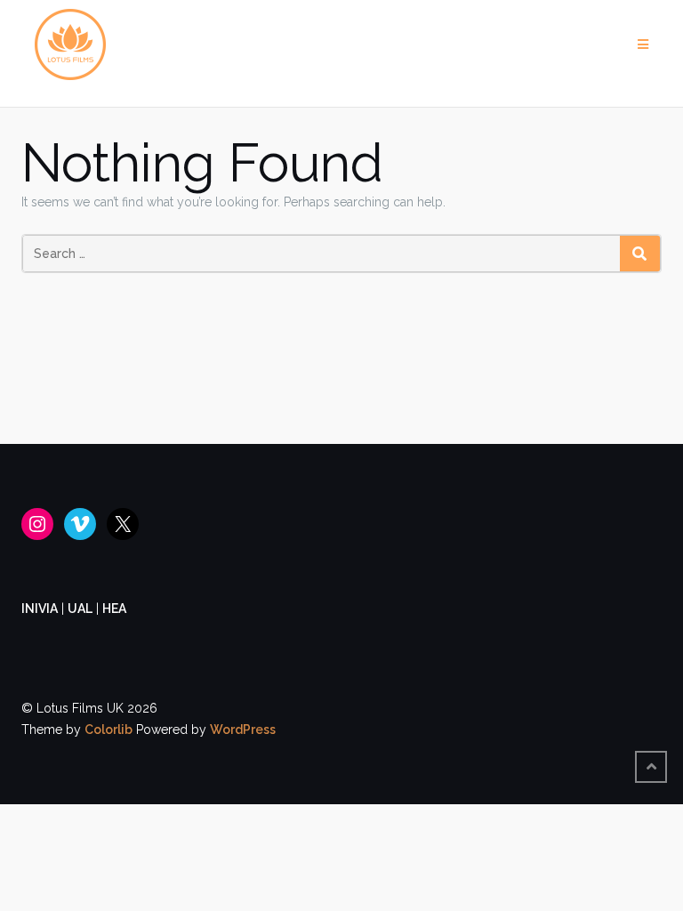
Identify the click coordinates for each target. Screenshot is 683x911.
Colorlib (108, 729)
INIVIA (39, 608)
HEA (114, 608)
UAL (80, 608)
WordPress (243, 729)
